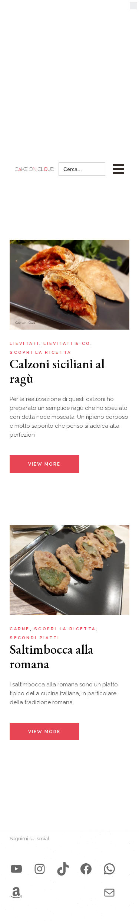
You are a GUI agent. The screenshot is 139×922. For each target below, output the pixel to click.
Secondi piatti (35, 637)
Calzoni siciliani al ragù (57, 370)
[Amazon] (16, 892)
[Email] (109, 892)
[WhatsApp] (109, 869)
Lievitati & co (66, 343)
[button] (133, 7)
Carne (20, 629)
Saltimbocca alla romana (51, 656)
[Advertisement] (69, 73)
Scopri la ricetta (40, 352)
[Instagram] (39, 869)
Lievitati (24, 343)
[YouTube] (16, 869)
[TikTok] (63, 869)
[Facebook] (86, 869)
